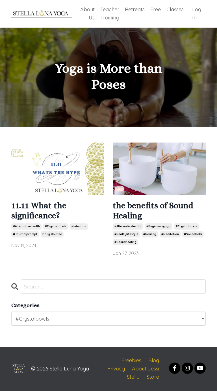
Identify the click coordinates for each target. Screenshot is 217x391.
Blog (153, 360)
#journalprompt (25, 234)
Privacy (116, 368)
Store (153, 377)
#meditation (170, 234)
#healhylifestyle (126, 234)
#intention (78, 226)
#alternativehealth (26, 226)
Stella (133, 377)
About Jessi (145, 368)
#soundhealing (125, 242)
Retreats (135, 9)
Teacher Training (109, 13)
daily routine (52, 234)
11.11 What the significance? (38, 210)
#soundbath (193, 234)
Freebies (131, 360)
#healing (149, 234)
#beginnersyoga (158, 226)
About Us (87, 13)
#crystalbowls (55, 226)
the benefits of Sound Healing (153, 210)
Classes (175, 9)
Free (155, 9)
